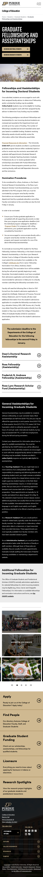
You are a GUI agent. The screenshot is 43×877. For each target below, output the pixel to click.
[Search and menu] (38, 3)
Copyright (7, 865)
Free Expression (12, 869)
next (31, 685)
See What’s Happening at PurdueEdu (19, 678)
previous (12, 685)
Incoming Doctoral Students (13, 49)
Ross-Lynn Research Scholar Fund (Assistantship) (18, 387)
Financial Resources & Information (14, 143)
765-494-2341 (7, 826)
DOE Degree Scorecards (25, 869)
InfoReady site (14, 263)
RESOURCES (7, 851)
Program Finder (10, 226)
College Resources (10, 846)
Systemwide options (7, 832)
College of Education (11, 10)
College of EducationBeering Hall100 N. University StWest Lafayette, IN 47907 (9, 818)
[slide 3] (25, 685)
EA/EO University (16, 867)
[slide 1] (17, 685)
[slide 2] (21, 685)
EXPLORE (6, 842)
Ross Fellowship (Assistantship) (11, 366)
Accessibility (6, 867)
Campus (6, 856)
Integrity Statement (29, 867)
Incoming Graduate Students (13, 55)
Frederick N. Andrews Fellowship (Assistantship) (17, 376)
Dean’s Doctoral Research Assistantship (16, 355)
